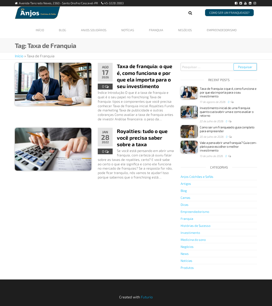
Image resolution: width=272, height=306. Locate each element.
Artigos (186, 183)
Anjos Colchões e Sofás (197, 176)
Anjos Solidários (93, 30)
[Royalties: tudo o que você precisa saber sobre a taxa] (53, 148)
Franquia (156, 30)
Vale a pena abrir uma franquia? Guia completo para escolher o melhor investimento (228, 146)
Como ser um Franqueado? (229, 12)
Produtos (187, 268)
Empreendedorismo (222, 30)
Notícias (127, 30)
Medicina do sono (193, 239)
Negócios (185, 30)
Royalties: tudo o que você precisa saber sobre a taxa (142, 137)
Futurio (147, 297)
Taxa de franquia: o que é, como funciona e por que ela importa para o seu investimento (228, 92)
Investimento (190, 232)
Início (40, 30)
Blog (62, 30)
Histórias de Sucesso (195, 225)
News (185, 253)
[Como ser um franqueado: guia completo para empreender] (189, 131)
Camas (185, 197)
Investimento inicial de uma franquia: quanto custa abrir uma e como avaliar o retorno (226, 111)
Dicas (184, 204)
